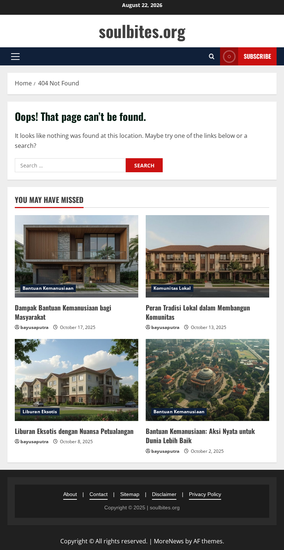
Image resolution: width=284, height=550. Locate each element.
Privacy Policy (205, 494)
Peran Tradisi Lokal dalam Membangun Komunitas (198, 312)
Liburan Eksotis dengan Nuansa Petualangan (74, 431)
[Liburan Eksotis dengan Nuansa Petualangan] (76, 380)
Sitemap (129, 494)
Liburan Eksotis (40, 411)
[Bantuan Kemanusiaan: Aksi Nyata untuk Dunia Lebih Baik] (207, 380)
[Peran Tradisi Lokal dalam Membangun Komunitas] (207, 256)
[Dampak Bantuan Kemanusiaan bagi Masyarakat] (76, 256)
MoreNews (169, 541)
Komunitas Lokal (172, 288)
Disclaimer (164, 494)
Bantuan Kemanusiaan (48, 288)
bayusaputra (34, 327)
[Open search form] (211, 56)
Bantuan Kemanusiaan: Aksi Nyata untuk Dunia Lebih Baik (200, 435)
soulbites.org (142, 31)
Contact (98, 494)
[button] (15, 56)
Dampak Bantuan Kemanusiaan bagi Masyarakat (63, 312)
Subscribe (257, 56)
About (70, 494)
